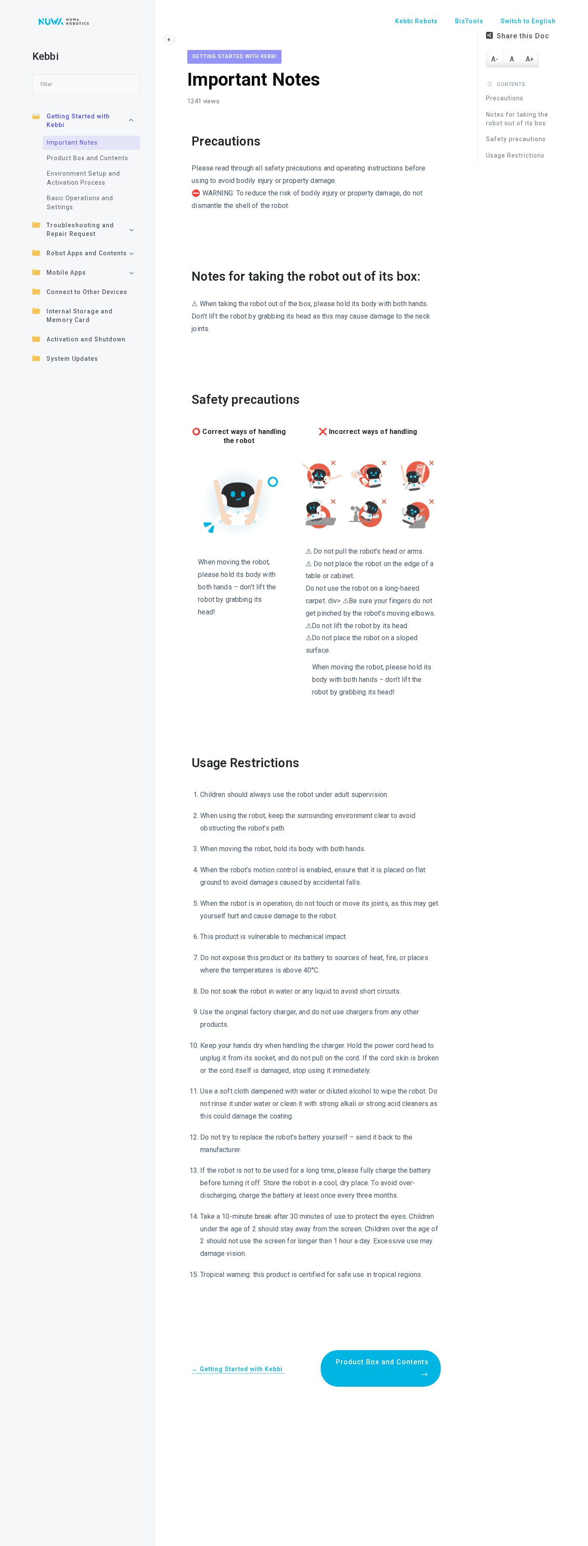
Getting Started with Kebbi (78, 120)
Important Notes (72, 142)
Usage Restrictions (515, 155)
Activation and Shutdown (86, 339)
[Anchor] (266, 141)
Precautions (504, 98)
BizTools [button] (469, 21)
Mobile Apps (66, 272)
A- (494, 59)
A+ (530, 59)
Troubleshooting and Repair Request (80, 229)
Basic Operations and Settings (80, 203)
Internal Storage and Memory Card (79, 315)
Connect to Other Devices (86, 291)
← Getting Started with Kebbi (238, 1369)
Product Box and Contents (87, 158)
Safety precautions (516, 139)
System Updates (72, 358)
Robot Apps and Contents (86, 253)
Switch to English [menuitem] (528, 21)
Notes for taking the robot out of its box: (517, 119)
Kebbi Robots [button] (416, 21)
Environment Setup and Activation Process (83, 178)
